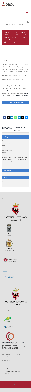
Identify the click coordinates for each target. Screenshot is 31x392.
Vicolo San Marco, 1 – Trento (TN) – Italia (13, 342)
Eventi (4, 152)
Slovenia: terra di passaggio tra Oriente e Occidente (7, 128)
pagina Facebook (17, 95)
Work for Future (11, 90)
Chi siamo (7, 369)
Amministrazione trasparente (12, 376)
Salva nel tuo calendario (15, 102)
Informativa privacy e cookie (12, 371)
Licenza (7, 373)
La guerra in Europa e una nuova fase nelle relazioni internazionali (20, 128)
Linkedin (25, 95)
